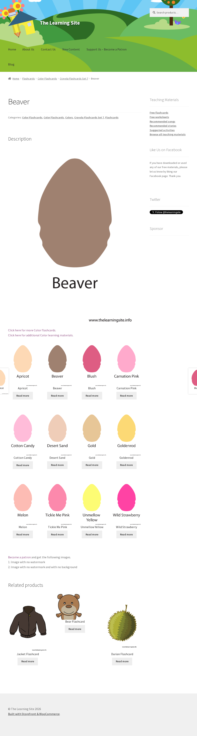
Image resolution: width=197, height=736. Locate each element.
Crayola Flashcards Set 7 (74, 78)
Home (12, 49)
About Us (28, 49)
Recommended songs (162, 121)
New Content (71, 49)
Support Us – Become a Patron (107, 49)
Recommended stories (163, 125)
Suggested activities (162, 130)
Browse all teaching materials (168, 134)
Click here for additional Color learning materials (40, 335)
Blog (11, 64)
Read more (22, 395)
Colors (69, 117)
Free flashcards (159, 112)
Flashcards (28, 78)
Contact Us (48, 49)
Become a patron (19, 557)
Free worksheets (159, 117)
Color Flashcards (47, 78)
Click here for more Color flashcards (31, 330)
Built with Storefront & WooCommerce (34, 714)
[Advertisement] (169, 297)
